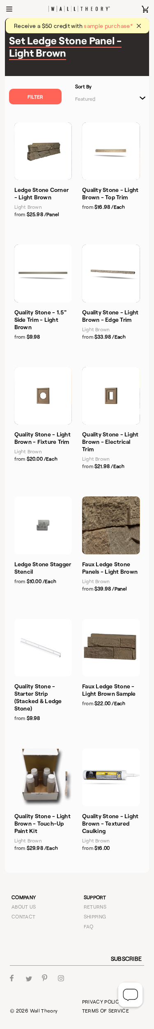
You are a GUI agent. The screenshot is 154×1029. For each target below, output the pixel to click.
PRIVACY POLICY (102, 1001)
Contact (23, 916)
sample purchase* (108, 25)
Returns (95, 906)
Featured (85, 99)
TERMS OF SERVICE (105, 1010)
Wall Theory (44, 1010)
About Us (23, 906)
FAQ (89, 926)
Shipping (95, 916)
